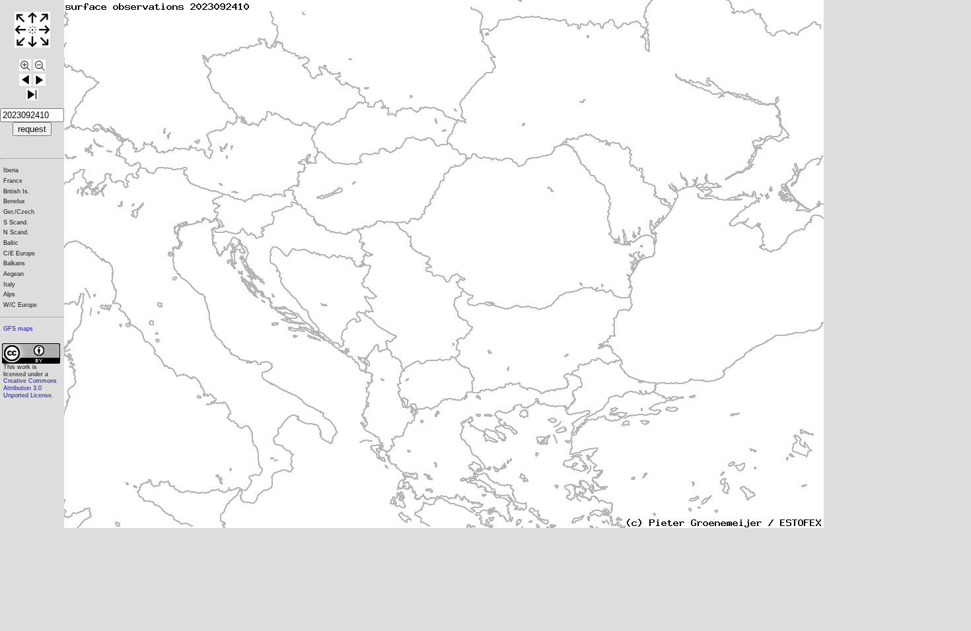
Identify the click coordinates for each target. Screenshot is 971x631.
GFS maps (18, 328)
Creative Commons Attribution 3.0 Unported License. (30, 388)
